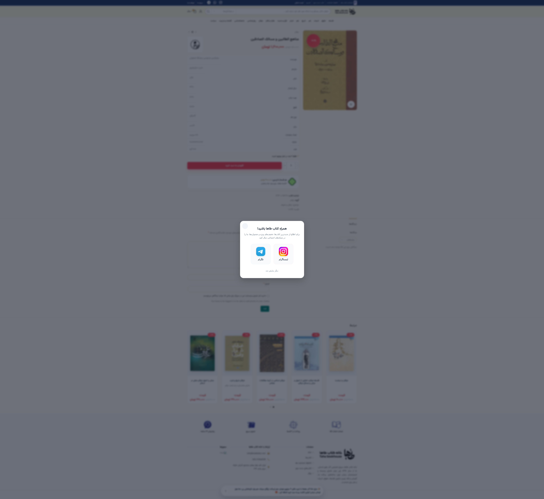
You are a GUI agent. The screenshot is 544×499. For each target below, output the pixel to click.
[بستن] (245, 226)
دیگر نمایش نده (272, 271)
